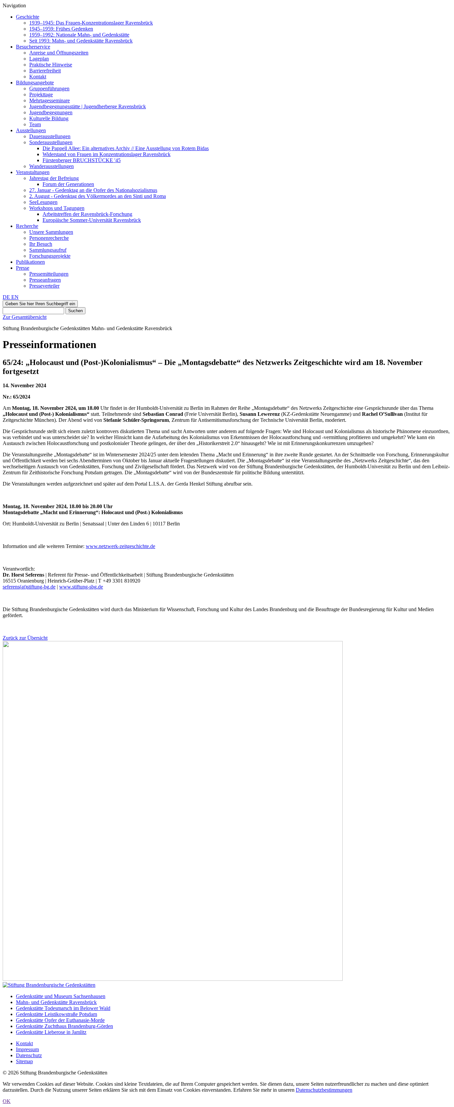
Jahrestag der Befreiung (54, 178)
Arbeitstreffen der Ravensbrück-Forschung (87, 214)
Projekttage (41, 94)
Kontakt (37, 76)
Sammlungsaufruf (47, 250)
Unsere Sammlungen (51, 232)
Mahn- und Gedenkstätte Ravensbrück (56, 1002)
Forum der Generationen (68, 184)
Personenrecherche (49, 238)
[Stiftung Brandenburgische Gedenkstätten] (49, 985)
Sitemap (24, 1061)
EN (15, 297)
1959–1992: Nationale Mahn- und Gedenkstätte (79, 35)
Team (35, 124)
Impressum (27, 1049)
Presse (22, 268)
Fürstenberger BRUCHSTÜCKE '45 (82, 160)
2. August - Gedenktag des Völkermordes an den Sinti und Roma (97, 196)
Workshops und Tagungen (56, 208)
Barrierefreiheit (45, 70)
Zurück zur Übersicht (25, 638)
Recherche (27, 226)
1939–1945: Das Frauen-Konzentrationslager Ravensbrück (91, 23)
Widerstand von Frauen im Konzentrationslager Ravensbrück (106, 154)
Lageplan (39, 58)
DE (7, 297)
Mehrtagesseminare (49, 100)
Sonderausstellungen (50, 142)
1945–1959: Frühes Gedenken (61, 29)
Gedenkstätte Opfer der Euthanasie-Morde (60, 1020)
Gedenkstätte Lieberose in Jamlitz (51, 1032)
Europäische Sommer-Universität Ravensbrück (92, 220)
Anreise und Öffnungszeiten (58, 52)
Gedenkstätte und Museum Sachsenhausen (60, 996)
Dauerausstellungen (49, 136)
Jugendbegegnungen (50, 112)
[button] (40, 303)
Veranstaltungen (33, 172)
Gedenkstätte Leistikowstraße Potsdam (56, 1014)
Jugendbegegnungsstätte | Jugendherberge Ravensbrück (87, 106)
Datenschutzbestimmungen (324, 1090)
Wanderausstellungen (51, 166)
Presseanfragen (45, 280)
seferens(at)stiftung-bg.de (29, 587)
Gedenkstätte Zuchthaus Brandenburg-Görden (64, 1026)
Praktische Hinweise (50, 64)
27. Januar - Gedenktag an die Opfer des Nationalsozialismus (93, 190)
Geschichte (27, 17)
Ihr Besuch (40, 244)
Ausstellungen (31, 130)
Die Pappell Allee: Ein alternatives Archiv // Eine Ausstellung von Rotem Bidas (126, 148)
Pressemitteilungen (48, 274)
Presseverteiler (44, 286)
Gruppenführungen (49, 88)
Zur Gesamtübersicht (25, 317)
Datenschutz (29, 1055)
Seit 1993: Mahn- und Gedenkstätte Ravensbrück (81, 41)
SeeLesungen (43, 202)
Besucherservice (33, 46)
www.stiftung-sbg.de (81, 587)
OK (7, 1101)
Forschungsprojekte (49, 256)
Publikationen (30, 262)
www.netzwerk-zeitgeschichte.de (120, 546)
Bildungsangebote (35, 82)
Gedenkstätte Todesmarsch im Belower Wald (63, 1008)
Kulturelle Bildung (48, 118)
